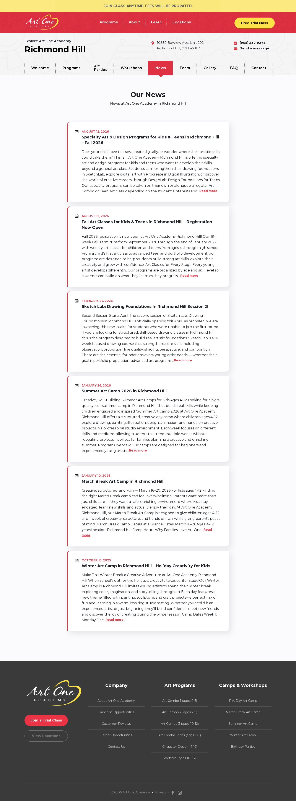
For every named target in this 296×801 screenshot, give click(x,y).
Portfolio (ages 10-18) (180, 758)
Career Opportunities (116, 735)
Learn (156, 22)
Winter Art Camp (243, 735)
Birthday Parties (243, 747)
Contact (258, 68)
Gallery (210, 68)
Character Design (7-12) (179, 747)
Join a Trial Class (46, 720)
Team (184, 68)
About (134, 22)
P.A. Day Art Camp (243, 701)
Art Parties (100, 68)
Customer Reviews (116, 724)
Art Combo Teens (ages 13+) (179, 735)
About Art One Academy (116, 701)
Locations (181, 22)
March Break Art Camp (243, 712)
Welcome (40, 68)
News (160, 68)
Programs (109, 22)
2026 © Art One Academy (130, 792)
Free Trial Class (254, 23)
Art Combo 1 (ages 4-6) (179, 701)
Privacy (160, 792)
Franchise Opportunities (116, 712)
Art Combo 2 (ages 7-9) (179, 712)
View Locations (46, 736)
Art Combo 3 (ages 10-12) (180, 724)
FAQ (234, 68)
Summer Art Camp (243, 724)
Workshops (131, 68)
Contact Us (116, 747)
